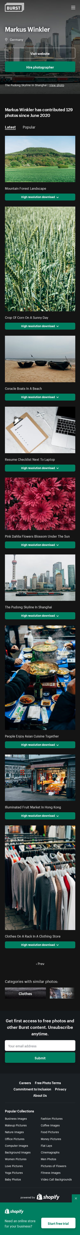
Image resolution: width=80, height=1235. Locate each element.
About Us (40, 1095)
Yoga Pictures (14, 1172)
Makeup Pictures (16, 1125)
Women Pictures (15, 1159)
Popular (29, 126)
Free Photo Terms (48, 1082)
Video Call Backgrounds (56, 1179)
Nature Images (14, 1131)
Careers (25, 1082)
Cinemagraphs (50, 1152)
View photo (56, 85)
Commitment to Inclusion (32, 1088)
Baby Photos (13, 1179)
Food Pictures (50, 1131)
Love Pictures (14, 1165)
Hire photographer (40, 66)
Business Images (16, 1118)
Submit (40, 1057)
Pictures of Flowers (53, 1165)
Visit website (40, 53)
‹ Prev (40, 963)
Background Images (18, 1152)
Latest (10, 126)
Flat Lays (46, 1145)
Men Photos (48, 1159)
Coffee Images (50, 1125)
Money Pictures (51, 1138)
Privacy (60, 1088)
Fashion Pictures (52, 1118)
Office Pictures (14, 1138)
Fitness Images (51, 1172)
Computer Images (16, 1145)
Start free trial (58, 1223)
